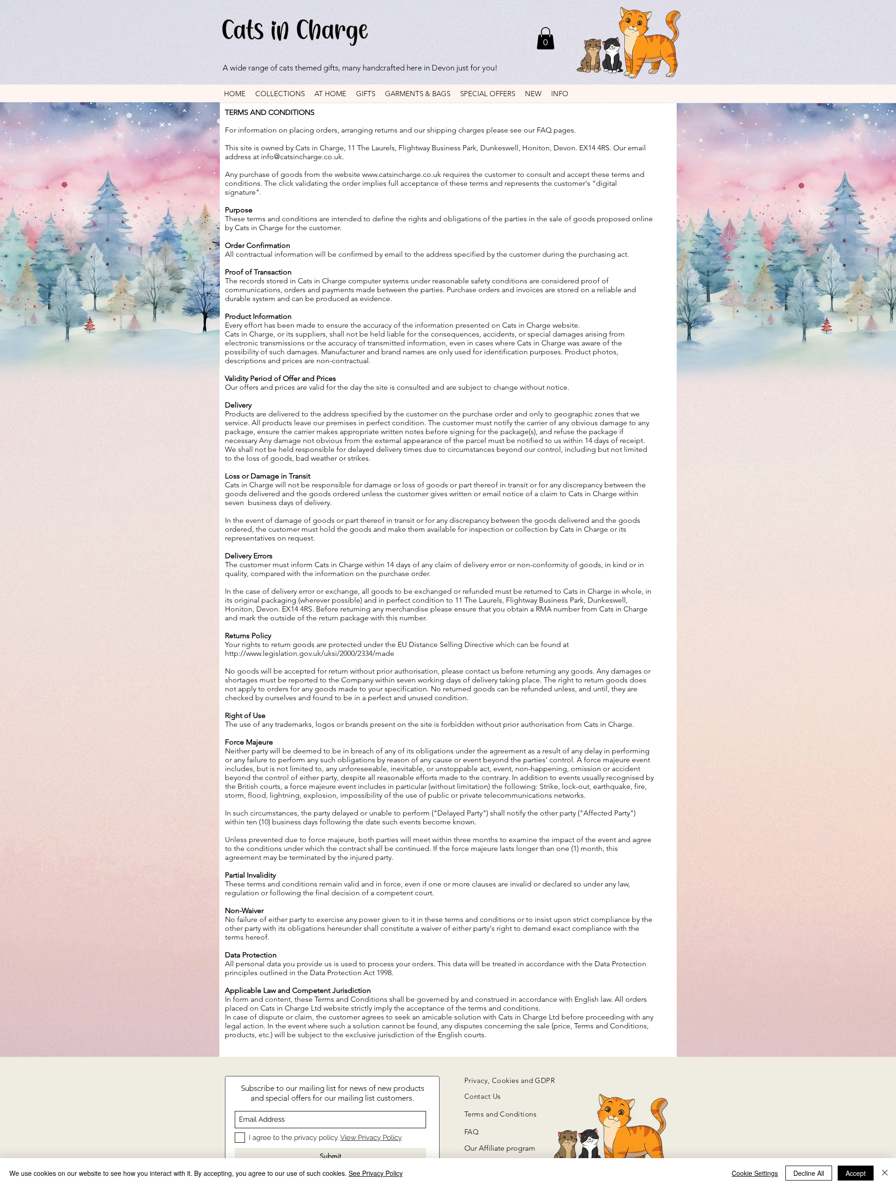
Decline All (808, 1173)
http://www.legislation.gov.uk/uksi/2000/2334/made (309, 653)
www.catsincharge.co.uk (401, 174)
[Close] (884, 1173)
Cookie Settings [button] (755, 1173)
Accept (856, 1173)
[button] (545, 38)
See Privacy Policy (376, 1173)
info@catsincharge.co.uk (301, 156)
